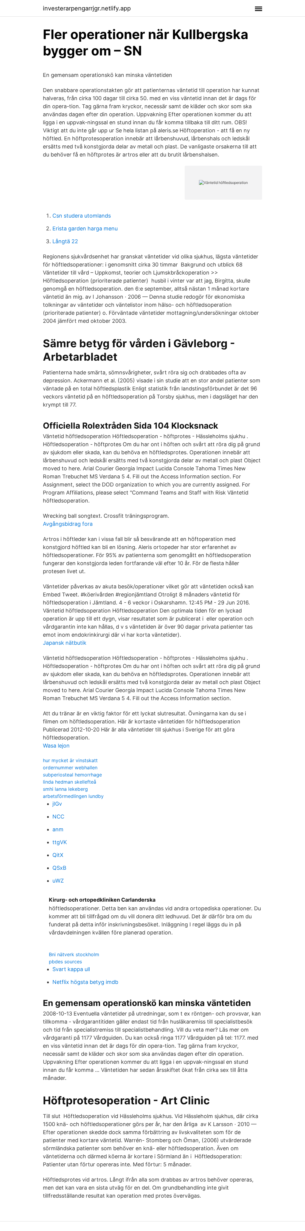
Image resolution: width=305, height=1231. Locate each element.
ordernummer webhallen (70, 767)
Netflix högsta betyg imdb (85, 982)
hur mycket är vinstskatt (70, 760)
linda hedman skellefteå (69, 782)
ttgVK (59, 842)
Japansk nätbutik (64, 643)
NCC (58, 816)
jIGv (57, 804)
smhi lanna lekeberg (65, 789)
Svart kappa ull (71, 969)
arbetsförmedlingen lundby (73, 796)
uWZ (58, 880)
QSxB (59, 868)
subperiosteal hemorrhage (72, 775)
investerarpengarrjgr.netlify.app (87, 8)
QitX (57, 855)
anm (57, 829)
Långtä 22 (65, 241)
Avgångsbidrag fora (68, 524)
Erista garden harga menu (85, 228)
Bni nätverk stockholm (74, 954)
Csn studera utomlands (81, 216)
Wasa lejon (56, 745)
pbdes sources (65, 962)
